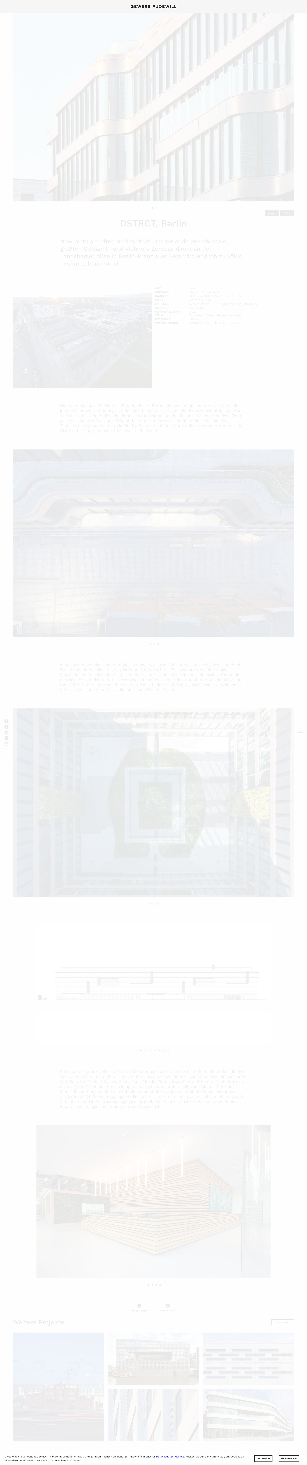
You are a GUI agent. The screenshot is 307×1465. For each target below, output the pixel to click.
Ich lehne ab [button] (263, 1458)
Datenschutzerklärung (170, 1456)
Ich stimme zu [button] (289, 1458)
